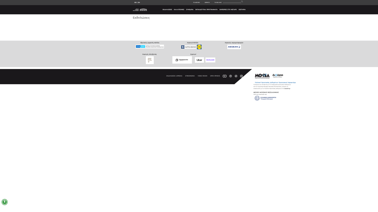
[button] (4, 202)
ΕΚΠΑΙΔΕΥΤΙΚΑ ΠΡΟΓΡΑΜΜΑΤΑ (206, 9)
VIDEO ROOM (202, 76)
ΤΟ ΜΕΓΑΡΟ (196, 2)
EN (139, 2)
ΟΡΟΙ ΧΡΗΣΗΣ (215, 76)
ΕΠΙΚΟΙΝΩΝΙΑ (190, 76)
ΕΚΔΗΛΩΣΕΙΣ (167, 9)
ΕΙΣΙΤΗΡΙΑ (242, 9)
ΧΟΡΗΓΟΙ (207, 2)
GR (135, 2)
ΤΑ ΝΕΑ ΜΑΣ (217, 2)
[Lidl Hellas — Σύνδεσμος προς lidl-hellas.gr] (196, 46)
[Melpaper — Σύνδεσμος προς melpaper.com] (205, 46)
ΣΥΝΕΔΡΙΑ (189, 9)
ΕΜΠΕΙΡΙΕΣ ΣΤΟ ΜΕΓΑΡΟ (228, 9)
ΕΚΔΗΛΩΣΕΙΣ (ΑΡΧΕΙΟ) (174, 76)
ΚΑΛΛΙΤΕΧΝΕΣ (179, 9)
